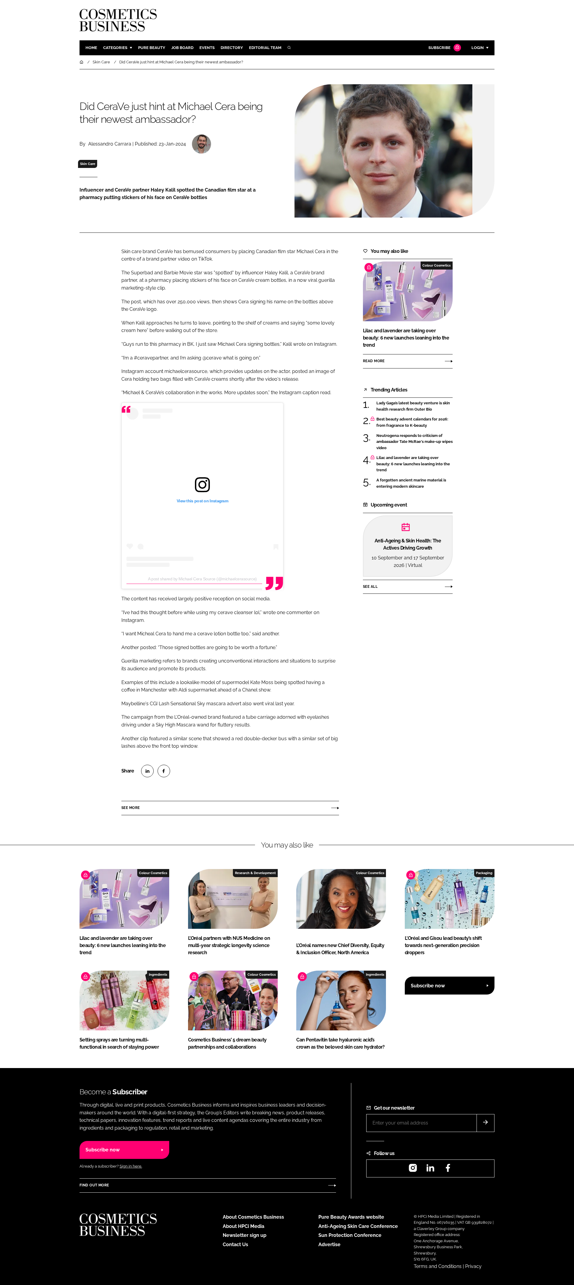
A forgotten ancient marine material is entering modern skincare (414, 483)
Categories (115, 47)
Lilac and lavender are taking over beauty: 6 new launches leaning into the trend (414, 464)
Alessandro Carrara (109, 144)
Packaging (484, 873)
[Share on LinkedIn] (147, 771)
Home (91, 47)
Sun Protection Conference (349, 1235)
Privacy (473, 1266)
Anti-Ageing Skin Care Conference (358, 1226)
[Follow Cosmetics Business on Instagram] (413, 1170)
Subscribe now (428, 986)
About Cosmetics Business (253, 1217)
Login (477, 47)
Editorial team (265, 47)
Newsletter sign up (244, 1235)
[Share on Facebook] (164, 771)
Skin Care (87, 164)
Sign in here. (131, 1166)
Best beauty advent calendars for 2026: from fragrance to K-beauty (414, 422)
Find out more (94, 1185)
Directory (232, 47)
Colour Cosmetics (436, 265)
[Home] (82, 62)
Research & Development (255, 873)
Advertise (329, 1244)
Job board (182, 47)
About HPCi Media (243, 1226)
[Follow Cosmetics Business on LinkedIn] (430, 1170)
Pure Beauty (151, 47)
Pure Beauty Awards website (351, 1217)
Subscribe (439, 47)
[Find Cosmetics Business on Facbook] (448, 1170)
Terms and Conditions (438, 1266)
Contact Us (235, 1244)
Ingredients (158, 974)
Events (207, 47)
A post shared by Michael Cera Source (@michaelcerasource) (202, 578)
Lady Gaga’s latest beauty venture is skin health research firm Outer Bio (414, 406)
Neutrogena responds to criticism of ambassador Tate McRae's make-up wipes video (414, 442)
